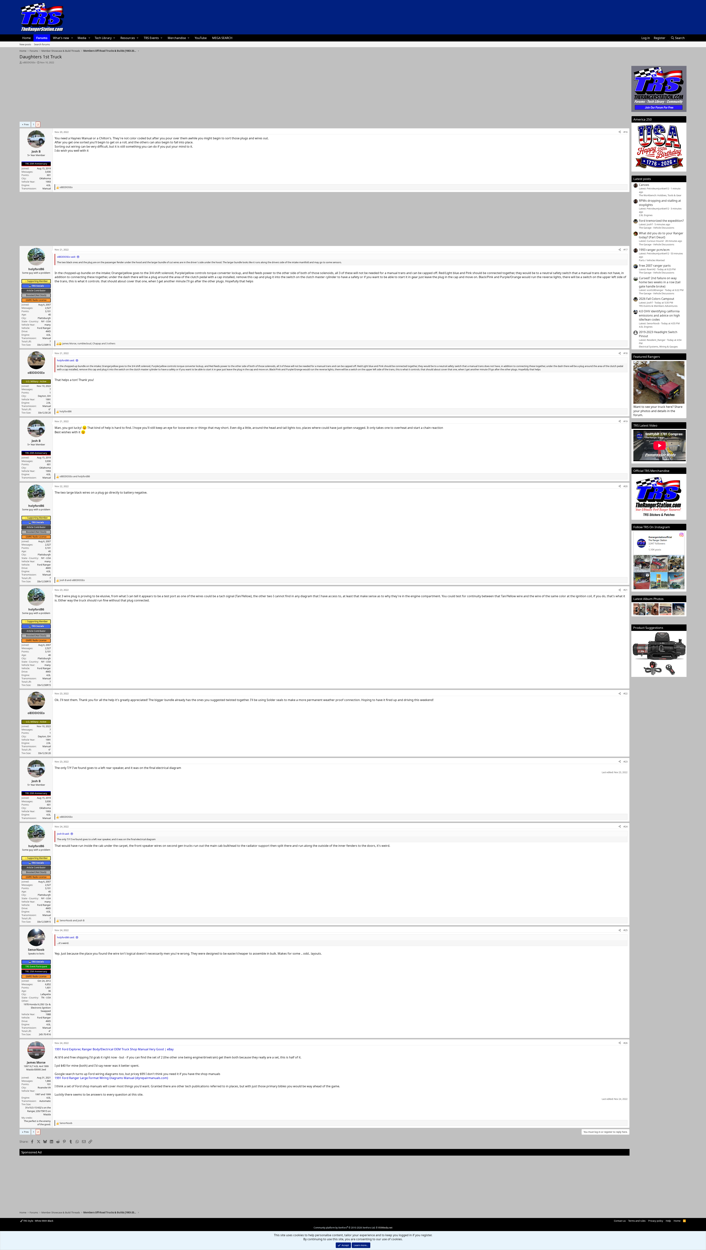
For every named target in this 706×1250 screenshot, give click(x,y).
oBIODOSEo (28, 62)
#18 (625, 353)
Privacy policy (655, 1220)
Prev (26, 124)
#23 (625, 761)
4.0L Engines (645, 326)
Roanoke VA (44, 1087)
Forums (41, 38)
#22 (625, 693)
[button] (72, 37)
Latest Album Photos (648, 599)
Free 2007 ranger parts (655, 266)
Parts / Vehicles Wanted (652, 260)
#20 (625, 486)
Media (82, 38)
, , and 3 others (88, 343)
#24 (625, 826)
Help (668, 1220)
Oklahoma (45, 178)
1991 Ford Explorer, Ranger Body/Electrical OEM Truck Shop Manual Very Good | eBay (114, 1049)
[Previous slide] (638, 609)
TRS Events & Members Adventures (658, 306)
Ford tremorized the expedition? (661, 221)
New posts (25, 44)
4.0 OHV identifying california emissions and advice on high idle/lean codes (659, 315)
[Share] (619, 132)
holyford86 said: (65, 360)
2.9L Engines (645, 215)
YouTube (201, 38)
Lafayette (45, 994)
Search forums (42, 44)
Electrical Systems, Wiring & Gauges (658, 346)
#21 (625, 590)
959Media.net (385, 1227)
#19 (625, 421)
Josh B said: (63, 833)
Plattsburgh (44, 318)
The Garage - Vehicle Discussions (656, 227)
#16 (625, 132)
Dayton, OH (44, 396)
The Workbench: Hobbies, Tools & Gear (660, 195)
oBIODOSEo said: (66, 256)
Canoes (644, 185)
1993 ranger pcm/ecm (654, 250)
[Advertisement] (324, 91)
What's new (61, 38)
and (75, 476)
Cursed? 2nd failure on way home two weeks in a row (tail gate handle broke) (659, 282)
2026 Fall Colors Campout (656, 299)
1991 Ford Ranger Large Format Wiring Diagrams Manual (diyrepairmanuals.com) (111, 1078)
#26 (625, 1043)
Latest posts (642, 179)
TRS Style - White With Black (38, 1220)
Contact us (620, 1220)
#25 (625, 930)
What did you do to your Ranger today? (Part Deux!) (661, 235)
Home (26, 38)
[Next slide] (680, 609)
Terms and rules (637, 1220)
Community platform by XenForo (344, 1227)
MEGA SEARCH (222, 38)
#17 (625, 249)
